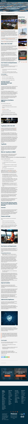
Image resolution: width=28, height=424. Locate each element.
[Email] (7, 357)
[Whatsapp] (6, 357)
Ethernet (2, 31)
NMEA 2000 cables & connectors (3, 404)
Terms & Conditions (6, 419)
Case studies (10, 399)
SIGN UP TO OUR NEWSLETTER (22, 58)
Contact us (22, 403)
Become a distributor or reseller (10, 403)
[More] (9, 357)
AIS (5, 109)
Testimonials (23, 395)
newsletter (4, 41)
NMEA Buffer (3, 407)
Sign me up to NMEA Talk (20, 375)
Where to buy (7, 375)
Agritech (9, 398)
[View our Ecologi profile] (21, 414)
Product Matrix (17, 391)
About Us (22, 391)
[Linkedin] (4, 357)
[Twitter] (3, 357)
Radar (3, 109)
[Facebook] (1, 357)
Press (2, 419)
